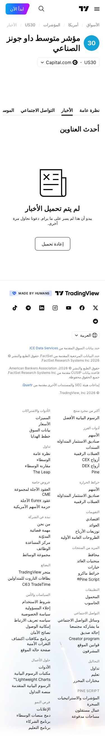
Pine (95, 471)
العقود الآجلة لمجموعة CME (32, 492)
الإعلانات (43, 709)
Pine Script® (88, 579)
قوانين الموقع (88, 644)
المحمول (92, 596)
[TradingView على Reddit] (95, 321)
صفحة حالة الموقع (35, 649)
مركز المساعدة (37, 542)
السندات (92, 447)
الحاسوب (92, 602)
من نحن (43, 523)
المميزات (43, 417)
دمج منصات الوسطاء (33, 715)
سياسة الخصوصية (35, 613)
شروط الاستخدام (36, 601)
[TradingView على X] (95, 308)
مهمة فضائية (40, 530)
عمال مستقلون (87, 710)
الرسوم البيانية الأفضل (81, 417)
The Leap (41, 471)
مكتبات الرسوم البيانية (32, 673)
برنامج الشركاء (38, 721)
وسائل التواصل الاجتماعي (78, 620)
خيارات (93, 567)
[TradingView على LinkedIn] (42, 308)
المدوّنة (44, 536)
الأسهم (93, 435)
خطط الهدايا (40, 436)
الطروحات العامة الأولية (80, 537)
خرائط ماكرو (88, 573)
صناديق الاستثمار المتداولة (78, 441)
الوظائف (43, 548)
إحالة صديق (89, 632)
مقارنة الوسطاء (37, 465)
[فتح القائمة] (96, 9)
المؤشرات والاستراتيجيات (78, 697)
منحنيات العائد (88, 560)
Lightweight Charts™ (31, 679)
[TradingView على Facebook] (82, 308)
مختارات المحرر (86, 680)
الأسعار (44, 423)
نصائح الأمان (40, 632)
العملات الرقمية (86, 453)
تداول (94, 668)
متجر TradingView (34, 572)
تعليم (95, 674)
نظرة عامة (41, 453)
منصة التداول (39, 691)
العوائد (94, 525)
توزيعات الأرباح (87, 531)
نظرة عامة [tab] (89, 110)
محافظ (93, 554)
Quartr (27, 385)
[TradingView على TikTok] (15, 308)
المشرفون (91, 650)
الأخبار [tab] (67, 110)
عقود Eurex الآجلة (35, 500)
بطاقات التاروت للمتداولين (29, 578)
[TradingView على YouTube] (69, 308)
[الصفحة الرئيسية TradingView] (84, 9)
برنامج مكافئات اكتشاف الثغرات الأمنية (30, 641)
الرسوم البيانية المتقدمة (31, 685)
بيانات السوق (39, 430)
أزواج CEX (90, 459)
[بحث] (41, 9)
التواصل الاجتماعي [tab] (38, 110)
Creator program (84, 638)
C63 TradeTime (36, 584)
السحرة (93, 704)
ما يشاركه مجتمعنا (84, 626)
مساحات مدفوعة (85, 716)
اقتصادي (92, 518)
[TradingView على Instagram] (55, 308)
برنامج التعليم (39, 727)
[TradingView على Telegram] (28, 308)
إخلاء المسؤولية (37, 607)
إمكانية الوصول (38, 626)
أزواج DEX (90, 465)
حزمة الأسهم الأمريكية (31, 506)
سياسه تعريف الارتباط (32, 620)
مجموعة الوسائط (36, 554)
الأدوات (44, 667)
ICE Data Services (44, 348)
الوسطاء (43, 459)
